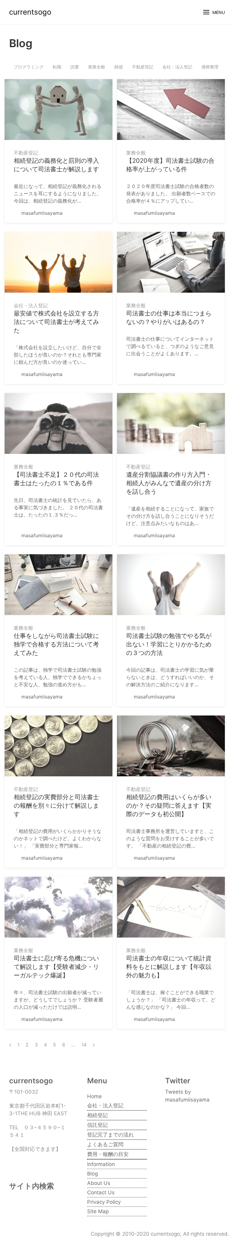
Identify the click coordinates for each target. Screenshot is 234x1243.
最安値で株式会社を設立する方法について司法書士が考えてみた (56, 322)
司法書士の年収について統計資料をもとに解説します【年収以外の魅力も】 (168, 967)
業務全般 (96, 66)
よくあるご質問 (105, 1144)
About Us (98, 1183)
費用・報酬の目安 (108, 1154)
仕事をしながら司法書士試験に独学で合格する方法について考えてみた (56, 644)
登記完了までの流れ (110, 1135)
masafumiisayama (41, 213)
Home (94, 1096)
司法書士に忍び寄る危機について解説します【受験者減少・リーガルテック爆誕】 (56, 967)
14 (84, 1045)
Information (101, 1164)
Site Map (98, 1211)
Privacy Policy (104, 1202)
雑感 (118, 66)
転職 (57, 66)
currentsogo (30, 12)
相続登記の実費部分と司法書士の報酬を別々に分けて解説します (56, 805)
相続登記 (97, 1115)
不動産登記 (142, 66)
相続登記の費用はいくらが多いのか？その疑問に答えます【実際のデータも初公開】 (168, 805)
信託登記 (97, 1125)
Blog (92, 1174)
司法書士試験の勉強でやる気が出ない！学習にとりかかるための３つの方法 (168, 644)
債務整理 (209, 66)
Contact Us (101, 1192)
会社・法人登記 (177, 66)
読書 (74, 66)
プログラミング (29, 66)
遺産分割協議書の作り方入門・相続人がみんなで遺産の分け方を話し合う (168, 483)
